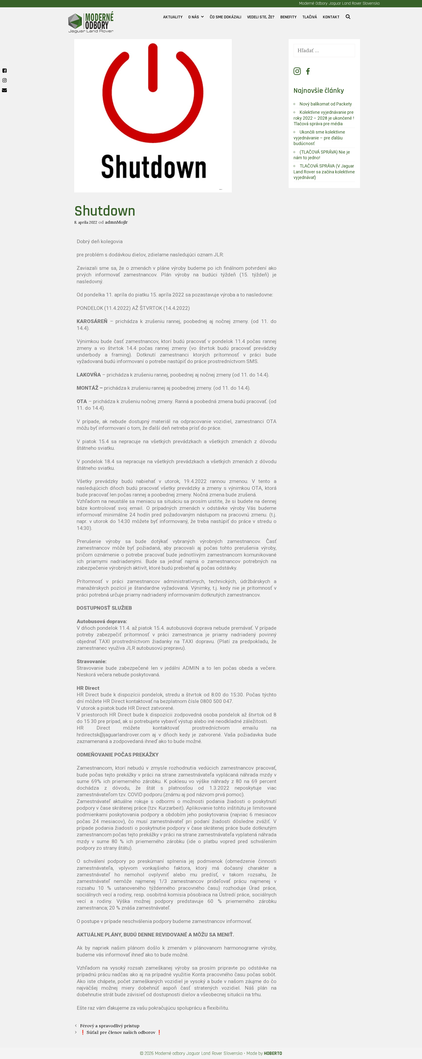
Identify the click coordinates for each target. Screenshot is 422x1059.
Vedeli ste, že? (260, 17)
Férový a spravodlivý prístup (109, 1025)
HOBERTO (273, 1053)
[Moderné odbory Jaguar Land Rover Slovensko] (90, 19)
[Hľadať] (324, 50)
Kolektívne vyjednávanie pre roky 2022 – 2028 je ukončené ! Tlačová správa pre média (324, 118)
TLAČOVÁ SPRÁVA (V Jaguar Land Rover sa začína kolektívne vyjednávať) (324, 171)
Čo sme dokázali (225, 17)
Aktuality (172, 17)
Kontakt (331, 17)
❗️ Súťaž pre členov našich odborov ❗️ (121, 1032)
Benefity (288, 17)
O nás (193, 17)
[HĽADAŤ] (348, 17)
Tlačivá (309, 17)
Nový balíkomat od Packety (326, 103)
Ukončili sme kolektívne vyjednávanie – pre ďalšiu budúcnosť (319, 137)
